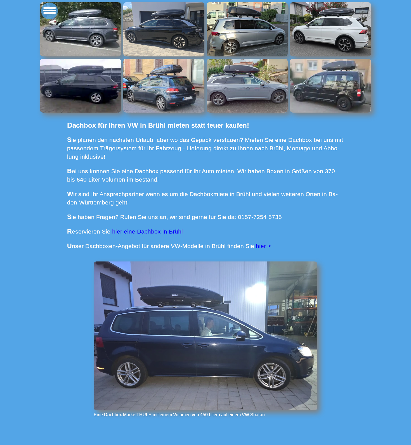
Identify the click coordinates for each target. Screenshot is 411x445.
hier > (263, 246)
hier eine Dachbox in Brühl (147, 231)
